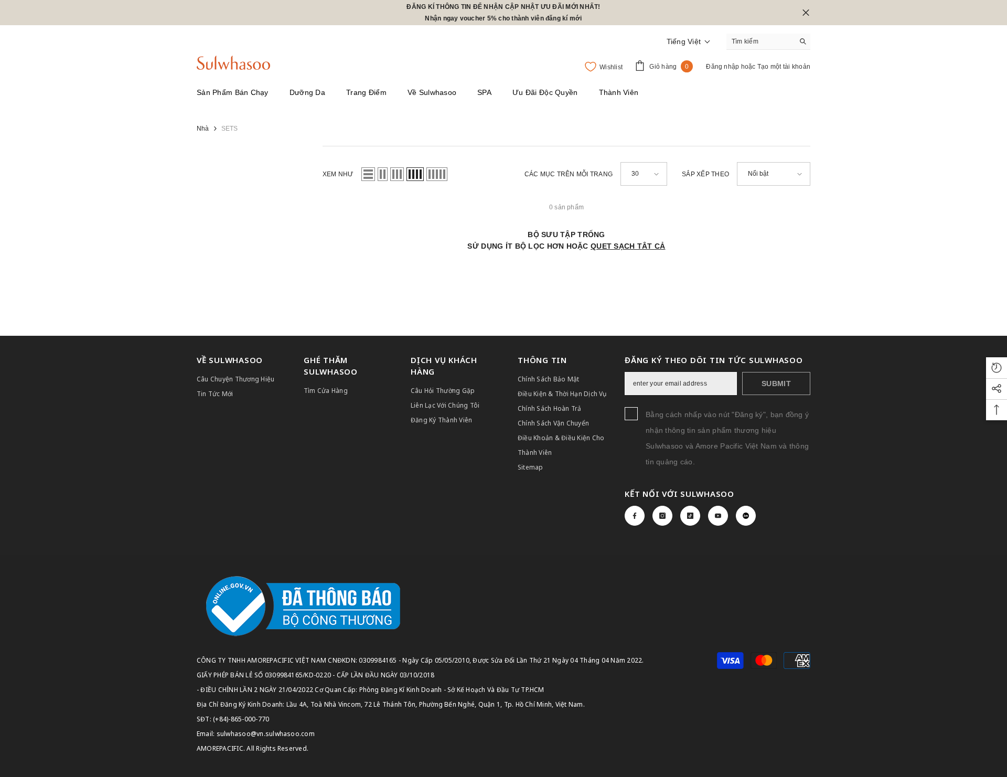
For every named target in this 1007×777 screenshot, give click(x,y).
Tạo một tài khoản (783, 66)
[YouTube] (718, 516)
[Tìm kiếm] (768, 42)
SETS (229, 128)
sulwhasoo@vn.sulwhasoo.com (266, 733)
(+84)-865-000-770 (241, 719)
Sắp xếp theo (705, 174)
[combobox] (760, 41)
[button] (688, 41)
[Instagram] (662, 516)
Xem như (338, 174)
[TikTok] (690, 516)
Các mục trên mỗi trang (568, 174)
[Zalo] (746, 516)
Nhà (203, 128)
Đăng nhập (723, 66)
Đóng (805, 12)
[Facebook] (635, 516)
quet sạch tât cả (628, 246)
